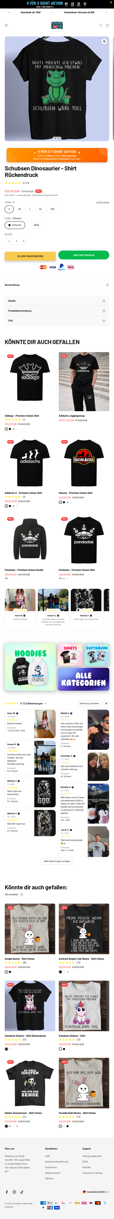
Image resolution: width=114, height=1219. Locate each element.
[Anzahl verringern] (9, 241)
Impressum (51, 1167)
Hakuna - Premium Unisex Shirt (75, 493)
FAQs (85, 1161)
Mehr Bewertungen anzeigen (57, 861)
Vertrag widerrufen (92, 1156)
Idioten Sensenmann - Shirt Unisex (23, 1113)
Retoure (49, 1178)
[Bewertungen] (20, 600)
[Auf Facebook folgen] (7, 1192)
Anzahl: (9, 234)
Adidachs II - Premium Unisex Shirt (23, 493)
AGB (47, 1156)
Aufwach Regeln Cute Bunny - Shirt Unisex (81, 958)
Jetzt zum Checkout (83, 255)
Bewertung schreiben (89, 703)
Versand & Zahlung (92, 1173)
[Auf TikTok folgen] (22, 1192)
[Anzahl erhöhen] (23, 241)
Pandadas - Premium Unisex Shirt (77, 570)
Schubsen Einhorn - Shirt (72, 1035)
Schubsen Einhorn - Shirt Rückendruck (25, 1035)
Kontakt (86, 1167)
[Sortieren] (106, 703)
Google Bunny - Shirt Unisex (20, 958)
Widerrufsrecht (52, 1173)
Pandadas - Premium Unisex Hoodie (24, 570)
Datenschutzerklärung (56, 1161)
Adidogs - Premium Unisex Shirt (22, 415)
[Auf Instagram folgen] (14, 1192)
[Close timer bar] (111, 2)
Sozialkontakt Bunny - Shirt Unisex (77, 1113)
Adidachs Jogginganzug (71, 415)
